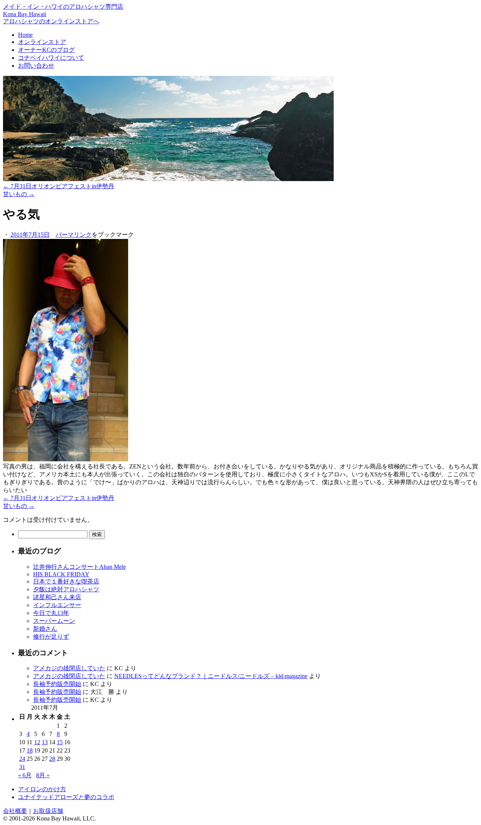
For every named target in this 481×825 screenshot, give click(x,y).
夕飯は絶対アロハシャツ (66, 589)
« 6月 (25, 775)
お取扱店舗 (48, 811)
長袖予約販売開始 (57, 684)
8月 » (43, 775)
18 (30, 750)
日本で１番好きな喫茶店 (66, 581)
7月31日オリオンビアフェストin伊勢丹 (58, 186)
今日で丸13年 (51, 613)
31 (22, 767)
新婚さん (45, 629)
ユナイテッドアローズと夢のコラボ (66, 797)
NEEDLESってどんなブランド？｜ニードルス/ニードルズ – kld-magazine (210, 676)
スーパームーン (54, 621)
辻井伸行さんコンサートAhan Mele (79, 567)
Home (25, 35)
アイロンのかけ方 (42, 789)
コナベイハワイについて (51, 57)
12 (37, 742)
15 (60, 742)
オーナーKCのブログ (46, 50)
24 (22, 758)
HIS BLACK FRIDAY (61, 574)
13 (45, 742)
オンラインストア (42, 42)
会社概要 (15, 811)
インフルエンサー (57, 605)
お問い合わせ (36, 65)
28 (52, 758)
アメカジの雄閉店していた (69, 668)
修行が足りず (51, 636)
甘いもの (19, 194)
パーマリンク (74, 234)
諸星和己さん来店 (57, 597)
